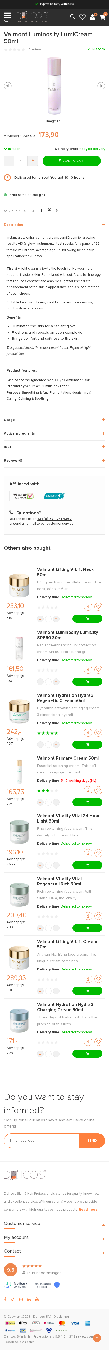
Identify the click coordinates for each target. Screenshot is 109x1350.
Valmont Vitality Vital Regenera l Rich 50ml (59, 882)
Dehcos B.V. (42, 1316)
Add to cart (74, 160)
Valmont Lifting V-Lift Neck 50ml (65, 572)
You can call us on (40, 519)
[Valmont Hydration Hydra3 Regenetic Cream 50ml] (19, 711)
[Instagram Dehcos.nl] (21, 1300)
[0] (102, 17)
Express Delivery (56, 4)
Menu (7, 21)
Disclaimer (61, 1316)
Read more (88, 1209)
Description (13, 225)
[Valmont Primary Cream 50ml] (19, 771)
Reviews (13, 460)
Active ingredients (19, 433)
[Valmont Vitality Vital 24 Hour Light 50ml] (19, 832)
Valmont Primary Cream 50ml (68, 758)
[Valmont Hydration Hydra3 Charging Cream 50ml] (19, 1020)
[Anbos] (55, 496)
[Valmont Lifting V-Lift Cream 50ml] (19, 957)
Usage (9, 420)
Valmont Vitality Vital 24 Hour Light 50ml (68, 819)
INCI (7, 447)
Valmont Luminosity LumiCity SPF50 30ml (67, 635)
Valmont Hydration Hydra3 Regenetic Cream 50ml (65, 698)
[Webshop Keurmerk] (24, 496)
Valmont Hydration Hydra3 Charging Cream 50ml (65, 1007)
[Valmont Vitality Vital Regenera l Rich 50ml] (19, 894)
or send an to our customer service (41, 524)
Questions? (28, 513)
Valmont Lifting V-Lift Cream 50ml (67, 944)
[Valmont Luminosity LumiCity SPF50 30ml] (19, 648)
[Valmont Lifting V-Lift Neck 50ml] (19, 585)
